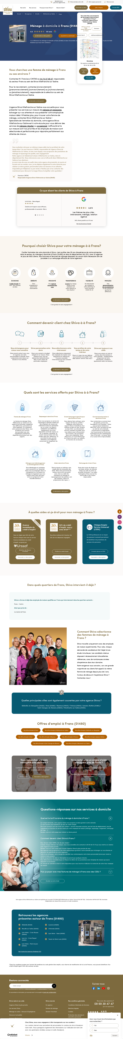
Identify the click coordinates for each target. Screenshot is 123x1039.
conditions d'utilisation (42, 989)
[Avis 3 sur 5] (39, 215)
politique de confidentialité (30, 989)
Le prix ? (67, 284)
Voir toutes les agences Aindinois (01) (29, 951)
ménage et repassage (52, 109)
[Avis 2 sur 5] (37, 215)
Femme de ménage (52, 1008)
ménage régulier (26, 126)
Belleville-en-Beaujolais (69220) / (34, 706)
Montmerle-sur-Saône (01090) (75, 708)
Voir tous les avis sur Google (83, 223)
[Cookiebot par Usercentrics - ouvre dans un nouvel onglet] (12, 1035)
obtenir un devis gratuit (69, 832)
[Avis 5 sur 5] (43, 215)
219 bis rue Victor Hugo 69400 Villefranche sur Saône (86, 28)
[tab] (77, 818)
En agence (49, 1005)
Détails (27, 1035)
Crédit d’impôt (14, 284)
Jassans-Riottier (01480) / (92, 706)
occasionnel (42, 126)
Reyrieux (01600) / (63, 706)
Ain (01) (37, 14)
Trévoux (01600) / (76, 706)
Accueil (19, 14)
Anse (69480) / (51, 706)
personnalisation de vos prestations (108, 286)
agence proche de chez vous (52, 285)
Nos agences (28, 14)
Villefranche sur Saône (49, 14)
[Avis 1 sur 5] (35, 215)
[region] (39, 209)
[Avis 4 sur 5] (41, 215)
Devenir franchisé (51, 1011)
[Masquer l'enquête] (117, 1015)
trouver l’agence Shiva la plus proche (73, 848)
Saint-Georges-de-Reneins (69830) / (50, 708)
